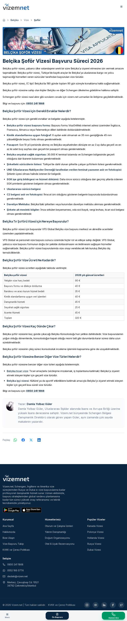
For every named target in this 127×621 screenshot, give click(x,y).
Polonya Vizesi (95, 531)
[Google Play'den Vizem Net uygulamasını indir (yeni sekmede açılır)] (11, 510)
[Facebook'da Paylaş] (23, 440)
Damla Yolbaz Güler (39, 404)
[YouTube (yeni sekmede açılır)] (96, 605)
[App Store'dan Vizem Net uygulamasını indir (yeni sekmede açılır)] (31, 510)
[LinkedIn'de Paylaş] (39, 440)
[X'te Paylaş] (31, 440)
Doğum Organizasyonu (57, 537)
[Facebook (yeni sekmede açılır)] (113, 605)
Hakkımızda (9, 531)
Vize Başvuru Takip (13, 543)
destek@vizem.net (17, 576)
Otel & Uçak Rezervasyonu (59, 543)
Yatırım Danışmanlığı (55, 531)
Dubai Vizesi (94, 549)
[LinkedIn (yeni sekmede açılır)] (104, 605)
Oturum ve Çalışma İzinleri (59, 526)
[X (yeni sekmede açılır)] (121, 605)
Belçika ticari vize (17, 371)
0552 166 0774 (15, 570)
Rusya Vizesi (94, 543)
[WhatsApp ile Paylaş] (15, 440)
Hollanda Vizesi (95, 537)
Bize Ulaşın (9, 537)
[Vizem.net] (16, 478)
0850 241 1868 (35, 103)
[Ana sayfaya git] (4, 20)
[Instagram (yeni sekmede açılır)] (87, 605)
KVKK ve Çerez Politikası (16, 549)
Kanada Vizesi (95, 526)
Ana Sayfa (8, 526)
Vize (26, 20)
